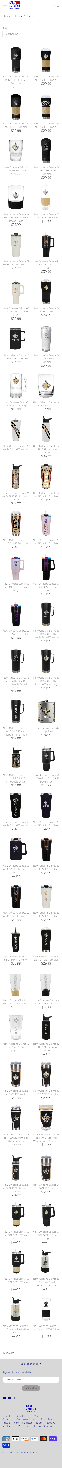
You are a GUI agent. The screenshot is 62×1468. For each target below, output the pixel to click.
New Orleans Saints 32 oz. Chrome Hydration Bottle (16, 1329)
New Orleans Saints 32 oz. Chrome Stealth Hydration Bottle (46, 1282)
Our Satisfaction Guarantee (39, 1425)
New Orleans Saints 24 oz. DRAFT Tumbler (46, 78)
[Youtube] (9, 1397)
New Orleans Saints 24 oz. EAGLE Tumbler (16, 1092)
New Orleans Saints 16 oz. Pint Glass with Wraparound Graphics (46, 1138)
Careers (38, 1416)
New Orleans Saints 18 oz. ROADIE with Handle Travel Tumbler (46, 634)
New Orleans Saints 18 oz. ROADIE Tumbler (16, 541)
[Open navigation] (4, 5)
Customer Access (26, 1419)
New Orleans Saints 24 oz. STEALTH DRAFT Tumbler (16, 80)
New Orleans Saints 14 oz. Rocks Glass (46, 404)
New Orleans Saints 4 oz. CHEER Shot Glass (16, 1002)
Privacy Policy (10, 1422)
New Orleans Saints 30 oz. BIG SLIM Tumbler (46, 541)
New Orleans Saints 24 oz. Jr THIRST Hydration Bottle (15, 496)
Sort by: (6, 28)
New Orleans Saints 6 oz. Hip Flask (46, 729)
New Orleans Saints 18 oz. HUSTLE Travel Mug (16, 357)
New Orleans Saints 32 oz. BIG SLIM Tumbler (16, 263)
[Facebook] (4, 1397)
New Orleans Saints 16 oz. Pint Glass (16, 1045)
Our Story (8, 1416)
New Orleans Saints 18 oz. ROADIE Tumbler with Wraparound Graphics (16, 1139)
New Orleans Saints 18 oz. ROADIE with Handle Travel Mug (46, 681)
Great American (31, 1452)
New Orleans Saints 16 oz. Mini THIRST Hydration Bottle (16, 778)
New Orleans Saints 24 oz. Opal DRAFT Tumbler (46, 358)
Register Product (32, 1422)
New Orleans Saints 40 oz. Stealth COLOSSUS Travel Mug (46, 778)
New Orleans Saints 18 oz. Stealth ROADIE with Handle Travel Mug (16, 682)
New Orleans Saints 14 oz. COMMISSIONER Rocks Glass (16, 217)
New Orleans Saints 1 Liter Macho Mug (16, 404)
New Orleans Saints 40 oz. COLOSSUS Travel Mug (46, 264)
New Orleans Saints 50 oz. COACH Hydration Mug (16, 869)
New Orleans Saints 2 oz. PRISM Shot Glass (15, 169)
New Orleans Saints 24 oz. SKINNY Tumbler (16, 958)
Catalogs (7, 1419)
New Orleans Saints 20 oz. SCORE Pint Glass (46, 216)
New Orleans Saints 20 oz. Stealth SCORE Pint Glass (46, 1329)
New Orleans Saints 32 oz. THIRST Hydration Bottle (46, 449)
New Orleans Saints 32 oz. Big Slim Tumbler (16, 632)
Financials (46, 1419)
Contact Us (23, 1416)
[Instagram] (14, 1397)
